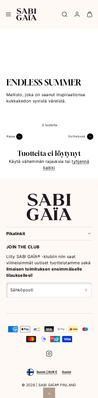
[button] (8, 14)
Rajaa (11, 136)
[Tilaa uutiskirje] (86, 290)
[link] (77, 14)
